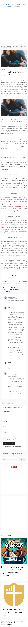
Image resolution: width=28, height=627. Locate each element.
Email (4, 426)
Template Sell (8, 624)
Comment (6, 411)
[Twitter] (12, 467)
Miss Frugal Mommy (14, 4)
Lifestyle (3, 69)
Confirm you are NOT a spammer (12, 446)
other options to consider (8, 243)
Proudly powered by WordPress (9, 622)
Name (5, 421)
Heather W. (12, 78)
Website (5, 432)
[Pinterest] (15, 467)
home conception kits (18, 206)
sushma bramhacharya (14, 373)
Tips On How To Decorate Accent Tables (7, 282)
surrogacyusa (11, 297)
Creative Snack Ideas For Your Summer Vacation (21, 282)
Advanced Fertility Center (18, 269)
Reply (9, 302)
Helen (9, 362)
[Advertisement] (14, 25)
